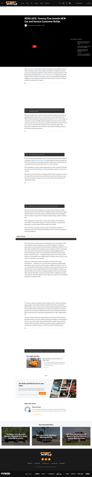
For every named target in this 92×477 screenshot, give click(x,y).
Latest (22, 3)
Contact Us (37, 463)
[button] (34, 46)
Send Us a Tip (45, 463)
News (27, 3)
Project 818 (41, 263)
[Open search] (60, 3)
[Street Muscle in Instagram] (42, 459)
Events (41, 3)
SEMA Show (30, 69)
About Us (30, 463)
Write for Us (54, 463)
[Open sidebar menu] (2, 3)
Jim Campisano (46, 367)
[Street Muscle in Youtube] (49, 459)
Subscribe (42, 393)
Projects (36, 3)
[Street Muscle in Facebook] (46, 459)
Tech (32, 3)
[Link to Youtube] (70, 3)
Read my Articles (37, 414)
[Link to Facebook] (66, 3)
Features (47, 3)
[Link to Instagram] (63, 3)
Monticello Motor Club (40, 160)
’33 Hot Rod (57, 119)
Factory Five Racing (46, 74)
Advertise (62, 463)
